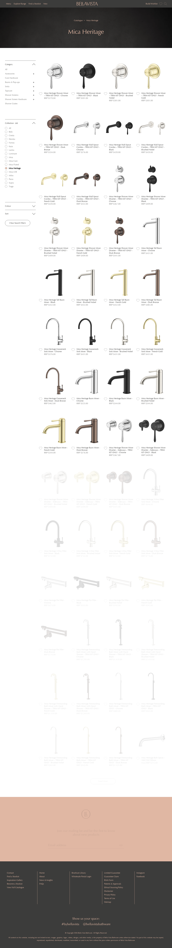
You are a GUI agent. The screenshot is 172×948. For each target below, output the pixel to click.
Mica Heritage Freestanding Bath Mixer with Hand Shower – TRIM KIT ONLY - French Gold (55, 707)
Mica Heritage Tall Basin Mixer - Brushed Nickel (87, 301)
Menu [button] (8, 4)
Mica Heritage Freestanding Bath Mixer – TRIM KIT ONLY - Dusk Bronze (120, 760)
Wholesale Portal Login (81, 876)
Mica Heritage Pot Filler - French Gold (151, 601)
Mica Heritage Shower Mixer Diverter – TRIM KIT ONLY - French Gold (89, 250)
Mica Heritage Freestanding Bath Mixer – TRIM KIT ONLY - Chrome (120, 706)
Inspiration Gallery (15, 880)
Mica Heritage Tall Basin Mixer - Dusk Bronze (151, 301)
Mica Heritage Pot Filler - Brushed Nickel (119, 601)
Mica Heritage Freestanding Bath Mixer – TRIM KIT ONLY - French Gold (88, 760)
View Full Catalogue (15, 887)
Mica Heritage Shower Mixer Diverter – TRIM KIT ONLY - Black (153, 198)
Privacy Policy (109, 894)
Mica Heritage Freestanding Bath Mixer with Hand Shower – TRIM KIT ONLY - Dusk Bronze (88, 707)
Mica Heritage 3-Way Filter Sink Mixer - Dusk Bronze (152, 552)
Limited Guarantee (112, 873)
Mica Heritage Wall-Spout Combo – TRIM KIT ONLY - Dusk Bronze (88, 198)
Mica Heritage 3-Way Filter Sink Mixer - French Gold (120, 552)
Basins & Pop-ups (12, 82)
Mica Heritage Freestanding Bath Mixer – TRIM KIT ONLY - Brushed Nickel (55, 760)
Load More (103, 781)
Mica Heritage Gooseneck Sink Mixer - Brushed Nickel (121, 350)
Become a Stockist (14, 884)
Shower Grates (11, 103)
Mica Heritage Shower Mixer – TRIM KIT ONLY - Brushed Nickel (121, 95)
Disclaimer (108, 891)
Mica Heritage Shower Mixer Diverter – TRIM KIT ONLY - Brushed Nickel (56, 250)
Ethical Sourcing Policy (113, 887)
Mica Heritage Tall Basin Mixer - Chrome (151, 249)
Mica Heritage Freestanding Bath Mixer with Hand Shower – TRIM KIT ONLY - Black (120, 653)
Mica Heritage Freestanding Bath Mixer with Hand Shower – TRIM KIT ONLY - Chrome (88, 653)
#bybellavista (70, 924)
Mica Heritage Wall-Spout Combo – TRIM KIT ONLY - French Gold (55, 198)
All (6, 69)
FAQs (41, 884)
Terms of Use (109, 898)
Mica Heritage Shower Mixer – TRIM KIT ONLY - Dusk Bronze (56, 147)
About (42, 876)
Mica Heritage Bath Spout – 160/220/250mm (153, 758)
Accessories (10, 73)
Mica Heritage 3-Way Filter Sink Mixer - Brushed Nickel (88, 552)
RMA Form (108, 880)
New (45, 4)
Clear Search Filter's (17, 223)
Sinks (7, 86)
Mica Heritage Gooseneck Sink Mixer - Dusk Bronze (55, 399)
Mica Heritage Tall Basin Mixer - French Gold (119, 301)
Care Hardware (11, 78)
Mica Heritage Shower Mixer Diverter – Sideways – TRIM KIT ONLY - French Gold (89, 501)
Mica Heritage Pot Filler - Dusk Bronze (54, 650)
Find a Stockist (35, 4)
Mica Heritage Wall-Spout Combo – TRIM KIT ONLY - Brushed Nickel (153, 147)
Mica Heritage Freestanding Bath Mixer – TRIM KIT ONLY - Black (152, 706)
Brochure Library (79, 873)
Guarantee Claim (111, 876)
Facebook (140, 876)
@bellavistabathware (97, 924)
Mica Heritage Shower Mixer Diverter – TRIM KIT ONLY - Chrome (121, 198)
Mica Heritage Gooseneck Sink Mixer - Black (87, 350)
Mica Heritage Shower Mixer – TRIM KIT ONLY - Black (89, 94)
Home (42, 873)
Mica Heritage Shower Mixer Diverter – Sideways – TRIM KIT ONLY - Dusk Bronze (121, 501)
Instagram (140, 873)
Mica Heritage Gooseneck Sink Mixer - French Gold (152, 350)
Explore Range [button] (20, 4)
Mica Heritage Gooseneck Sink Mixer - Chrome (55, 350)
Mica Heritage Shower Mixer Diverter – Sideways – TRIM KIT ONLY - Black (153, 450)
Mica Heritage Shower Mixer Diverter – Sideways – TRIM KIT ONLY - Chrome (121, 450)
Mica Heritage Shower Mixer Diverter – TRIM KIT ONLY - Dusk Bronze (121, 250)
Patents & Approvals (112, 884)
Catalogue (78, 20)
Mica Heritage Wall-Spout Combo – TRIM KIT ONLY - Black (120, 147)
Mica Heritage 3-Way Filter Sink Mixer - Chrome (152, 500)
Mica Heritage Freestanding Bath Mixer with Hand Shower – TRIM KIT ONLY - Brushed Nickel (153, 653)
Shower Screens (11, 95)
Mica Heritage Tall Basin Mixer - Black (54, 301)
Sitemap (107, 902)
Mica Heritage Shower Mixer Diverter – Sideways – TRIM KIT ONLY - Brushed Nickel (56, 501)
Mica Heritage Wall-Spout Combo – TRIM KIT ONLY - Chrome (88, 147)
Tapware (8, 91)
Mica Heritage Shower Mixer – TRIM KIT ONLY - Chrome (56, 94)
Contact (10, 873)
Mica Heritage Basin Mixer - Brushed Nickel (153, 399)
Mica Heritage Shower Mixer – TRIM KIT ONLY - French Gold (153, 95)
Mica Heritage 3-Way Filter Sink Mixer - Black (55, 552)
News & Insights (46, 880)
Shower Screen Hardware (16, 99)
